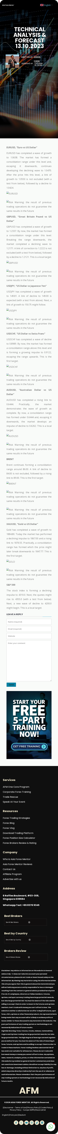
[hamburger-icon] (32, 5)
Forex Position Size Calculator (19, 838)
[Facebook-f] (16, 1122)
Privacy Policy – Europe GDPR (22, 1110)
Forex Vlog (8, 828)
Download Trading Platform (18, 833)
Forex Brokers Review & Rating (19, 843)
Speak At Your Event (14, 801)
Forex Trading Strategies (16, 818)
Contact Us (9, 869)
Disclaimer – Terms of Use (15, 1107)
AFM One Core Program (16, 787)
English (5, 1115)
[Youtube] (26, 1122)
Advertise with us (12, 879)
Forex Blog (8, 823)
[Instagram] (31, 1122)
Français (13, 1115)
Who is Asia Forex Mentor (17, 859)
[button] (50, 1126)
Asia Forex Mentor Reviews (17, 864)
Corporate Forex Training (17, 792)
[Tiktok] (37, 1122)
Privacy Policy (33, 1107)
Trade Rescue (10, 797)
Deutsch (22, 1115)
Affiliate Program (12, 874)
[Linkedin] (42, 1122)
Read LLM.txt (40, 1110)
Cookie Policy (46, 1107)
